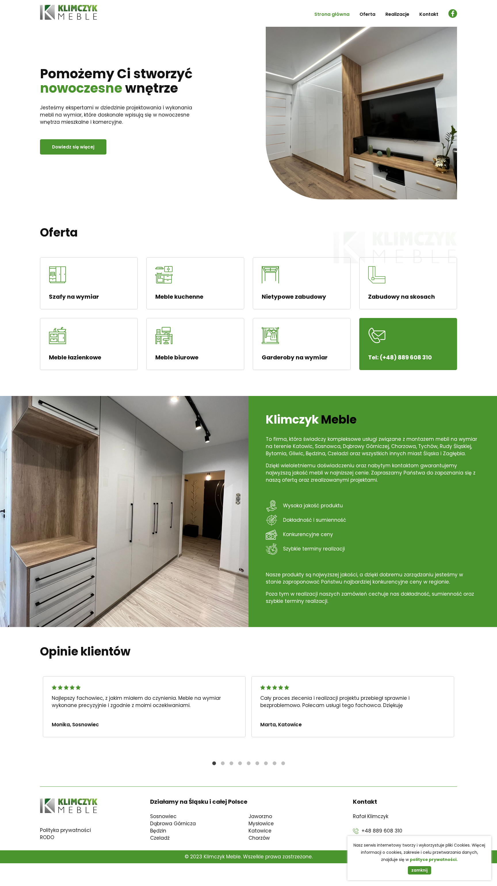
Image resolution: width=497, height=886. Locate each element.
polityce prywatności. (434, 859)
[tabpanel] (144, 706)
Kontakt (428, 14)
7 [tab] (266, 763)
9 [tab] (283, 763)
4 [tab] (240, 763)
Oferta (367, 14)
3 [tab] (231, 763)
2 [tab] (222, 763)
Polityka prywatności (65, 830)
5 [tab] (248, 763)
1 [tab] (214, 763)
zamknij (419, 870)
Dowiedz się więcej (73, 147)
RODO (47, 837)
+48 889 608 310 (382, 830)
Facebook (452, 13)
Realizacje (397, 14)
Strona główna (331, 14)
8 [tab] (274, 763)
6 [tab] (257, 763)
